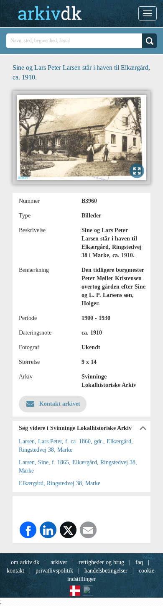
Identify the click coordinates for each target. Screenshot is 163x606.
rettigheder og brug (101, 562)
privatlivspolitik (54, 571)
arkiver (59, 562)
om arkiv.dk (25, 562)
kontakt (15, 571)
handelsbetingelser (105, 571)
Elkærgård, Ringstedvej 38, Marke (59, 483)
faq (139, 562)
